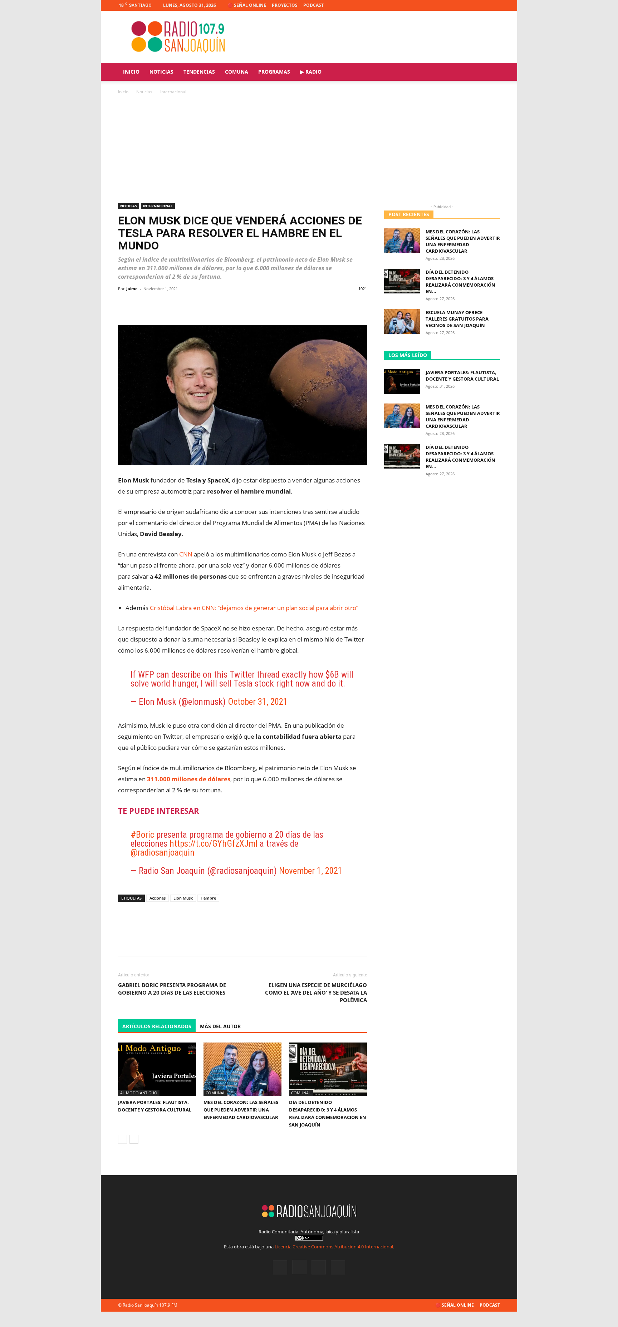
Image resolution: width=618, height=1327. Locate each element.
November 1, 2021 (310, 871)
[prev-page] (122, 1139)
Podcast (313, 5)
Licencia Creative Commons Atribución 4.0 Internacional (334, 1246)
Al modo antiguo (138, 1092)
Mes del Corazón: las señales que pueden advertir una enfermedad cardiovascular (240, 1109)
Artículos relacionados (156, 1026)
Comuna (236, 71)
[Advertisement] (309, 149)
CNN (185, 554)
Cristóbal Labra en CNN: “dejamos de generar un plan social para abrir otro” (254, 608)
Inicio (131, 71)
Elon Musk (183, 898)
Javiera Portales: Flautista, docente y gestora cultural (462, 375)
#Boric (142, 835)
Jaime (132, 288)
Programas (274, 71)
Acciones (157, 898)
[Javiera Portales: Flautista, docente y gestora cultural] (157, 1069)
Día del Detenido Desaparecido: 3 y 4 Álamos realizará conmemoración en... (460, 281)
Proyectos (285, 5)
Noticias (161, 71)
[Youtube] (494, 5)
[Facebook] (459, 5)
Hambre (208, 898)
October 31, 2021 (258, 702)
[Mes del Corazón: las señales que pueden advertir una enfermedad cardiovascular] (242, 1069)
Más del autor (220, 1026)
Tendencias (199, 71)
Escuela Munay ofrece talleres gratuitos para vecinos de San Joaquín (457, 318)
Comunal (215, 1092)
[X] (482, 5)
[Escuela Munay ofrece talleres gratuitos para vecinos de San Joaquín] (402, 321)
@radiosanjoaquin (163, 852)
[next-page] (133, 1139)
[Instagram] (471, 5)
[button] (491, 72)
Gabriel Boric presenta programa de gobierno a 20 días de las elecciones (172, 988)
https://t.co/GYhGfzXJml (214, 843)
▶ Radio (311, 71)
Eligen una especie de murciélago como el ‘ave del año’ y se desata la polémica (316, 992)
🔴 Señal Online (246, 5)
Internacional (158, 205)
